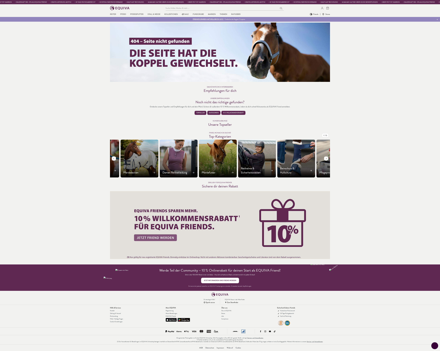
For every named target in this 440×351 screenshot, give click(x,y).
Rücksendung (114, 316)
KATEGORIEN (214, 112)
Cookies (238, 348)
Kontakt (112, 310)
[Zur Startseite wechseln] (120, 8)
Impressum (220, 348)
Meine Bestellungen (171, 313)
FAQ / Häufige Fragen (116, 319)
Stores (327, 14)
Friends (315, 14)
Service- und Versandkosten (255, 338)
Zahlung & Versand (115, 313)
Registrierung (169, 310)
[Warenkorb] (327, 8)
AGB (201, 348)
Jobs (222, 316)
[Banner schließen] (437, 19)
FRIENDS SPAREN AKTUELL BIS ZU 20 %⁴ (208, 19)
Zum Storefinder (232, 302)
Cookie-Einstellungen (116, 321)
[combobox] (222, 8)
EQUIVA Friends (171, 316)
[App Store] (171, 320)
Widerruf (230, 348)
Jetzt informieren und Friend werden (220, 280)
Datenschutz (209, 348)
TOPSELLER (200, 112)
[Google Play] (184, 320)
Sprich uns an (210, 302)
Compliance (224, 319)
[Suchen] (281, 8)
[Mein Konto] (322, 8)
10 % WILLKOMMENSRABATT (233, 112)
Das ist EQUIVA (226, 310)
